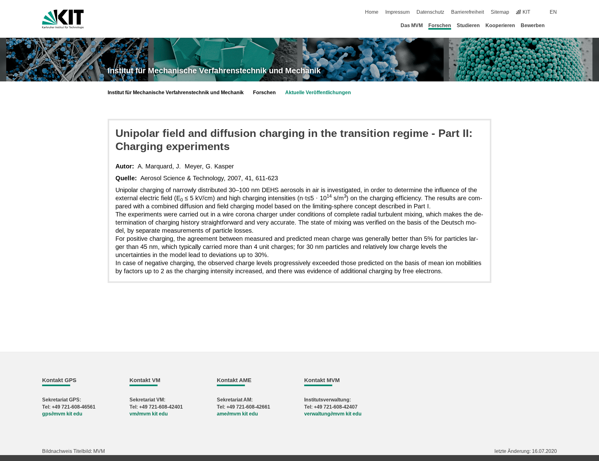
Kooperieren (500, 25)
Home (371, 12)
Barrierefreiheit (467, 12)
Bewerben (533, 25)
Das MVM (412, 25)
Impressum (397, 12)
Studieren (468, 25)
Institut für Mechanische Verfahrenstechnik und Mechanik (214, 70)
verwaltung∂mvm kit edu (333, 413)
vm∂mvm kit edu (148, 413)
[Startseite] (555, 25)
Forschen (439, 25)
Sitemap (500, 12)
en (553, 12)
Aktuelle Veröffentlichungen (318, 92)
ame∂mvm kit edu (237, 413)
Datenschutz (430, 12)
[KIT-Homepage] (63, 19)
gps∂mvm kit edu (62, 413)
